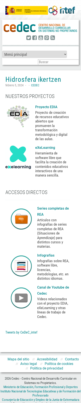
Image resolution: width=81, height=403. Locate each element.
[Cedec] (40, 27)
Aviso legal (28, 364)
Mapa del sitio (18, 359)
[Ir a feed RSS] (52, 38)
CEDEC (35, 85)
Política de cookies (59, 364)
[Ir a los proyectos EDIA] (18, 115)
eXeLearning (45, 148)
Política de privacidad (46, 368)
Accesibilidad (47, 359)
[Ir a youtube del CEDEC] (40, 38)
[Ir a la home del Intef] (62, 10)
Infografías (46, 255)
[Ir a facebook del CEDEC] (34, 38)
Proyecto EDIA (46, 107)
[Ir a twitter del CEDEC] (28, 38)
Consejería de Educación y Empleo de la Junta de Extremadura (40, 400)
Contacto (72, 359)
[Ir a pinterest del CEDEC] (46, 38)
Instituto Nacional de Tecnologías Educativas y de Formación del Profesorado (40, 393)
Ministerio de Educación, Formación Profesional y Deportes (40, 387)
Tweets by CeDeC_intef (21, 332)
